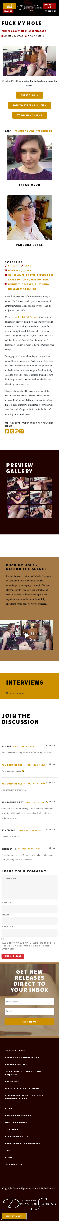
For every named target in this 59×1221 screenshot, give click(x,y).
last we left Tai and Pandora (24, 317)
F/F (10, 265)
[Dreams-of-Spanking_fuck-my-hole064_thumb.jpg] (18, 511)
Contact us (13, 1164)
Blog (8, 1157)
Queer (27, 270)
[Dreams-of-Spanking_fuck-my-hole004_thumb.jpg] (41, 483)
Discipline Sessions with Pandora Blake (24, 1097)
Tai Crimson (44, 130)
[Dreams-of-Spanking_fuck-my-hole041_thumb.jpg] (18, 497)
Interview (15, 288)
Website (7, 926)
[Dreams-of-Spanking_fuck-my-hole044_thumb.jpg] (41, 497)
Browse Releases (18, 1115)
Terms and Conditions (22, 1057)
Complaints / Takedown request (23, 1073)
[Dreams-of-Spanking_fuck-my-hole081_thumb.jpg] (41, 511)
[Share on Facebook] (7, 431)
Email (7, 914)
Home (9, 1108)
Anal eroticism (18, 279)
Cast (8, 1150)
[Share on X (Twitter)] (11, 431)
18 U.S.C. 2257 (15, 1050)
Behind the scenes (20, 284)
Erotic (31, 274)
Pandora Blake (24, 130)
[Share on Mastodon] (16, 431)
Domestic (14, 270)
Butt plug (42, 284)
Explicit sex (45, 274)
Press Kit (12, 1081)
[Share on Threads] (21, 431)
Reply (52, 745)
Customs (11, 1129)
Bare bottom (39, 279)
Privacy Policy (16, 1064)
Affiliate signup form (22, 1088)
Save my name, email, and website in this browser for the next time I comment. (29, 945)
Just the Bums (16, 1122)
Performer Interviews (22, 1143)
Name (6, 902)
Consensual (16, 274)
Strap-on (29, 288)
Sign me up (29, 1021)
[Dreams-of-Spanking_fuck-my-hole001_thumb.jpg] (18, 483)
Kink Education (17, 1136)
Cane (28, 265)
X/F (15, 265)
